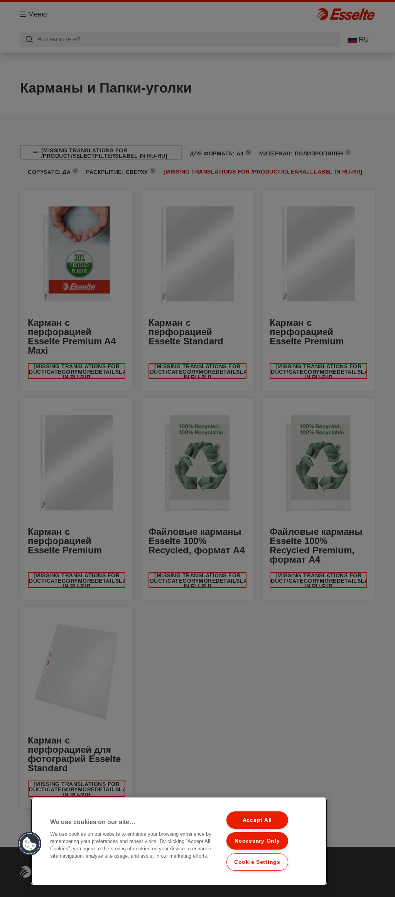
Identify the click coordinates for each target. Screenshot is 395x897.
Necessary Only (257, 841)
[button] (29, 843)
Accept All (257, 820)
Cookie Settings (257, 862)
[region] (179, 841)
